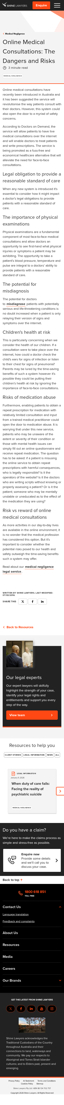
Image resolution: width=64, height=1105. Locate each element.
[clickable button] (57, 5)
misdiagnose (16, 304)
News (50, 754)
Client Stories (13, 754)
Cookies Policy (27, 1083)
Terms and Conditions (47, 1080)
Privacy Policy (14, 1080)
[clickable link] (14, 5)
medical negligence (15, 33)
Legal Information (34, 754)
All (57, 754)
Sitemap (39, 1083)
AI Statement (28, 1080)
